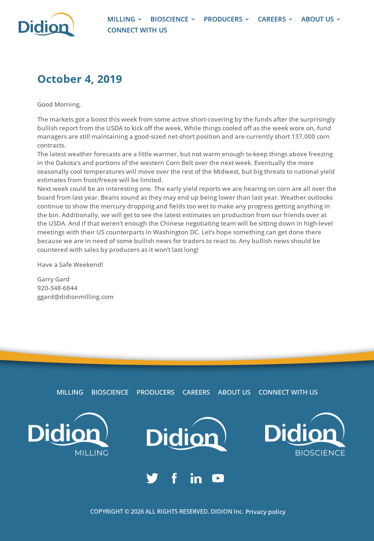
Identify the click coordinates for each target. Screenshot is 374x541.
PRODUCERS (223, 19)
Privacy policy (265, 511)
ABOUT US (317, 19)
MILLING (121, 19)
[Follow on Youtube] (219, 480)
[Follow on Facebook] (176, 480)
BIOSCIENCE (169, 19)
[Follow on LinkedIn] (197, 480)
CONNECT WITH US (137, 30)
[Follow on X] (154, 480)
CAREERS (272, 19)
